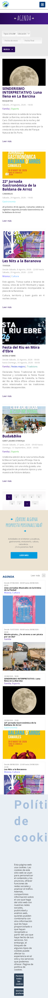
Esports (16, 683)
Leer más (7, 141)
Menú (42, 5)
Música (7, 592)
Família (7, 639)
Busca (7, 49)
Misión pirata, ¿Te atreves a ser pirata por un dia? (23, 635)
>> (35, 503)
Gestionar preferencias (20, 992)
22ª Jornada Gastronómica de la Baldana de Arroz (19, 185)
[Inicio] (12, 4)
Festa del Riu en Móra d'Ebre (21, 349)
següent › (43, 575)
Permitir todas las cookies (20, 980)
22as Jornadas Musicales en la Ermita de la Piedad (22, 589)
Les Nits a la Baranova (21, 261)
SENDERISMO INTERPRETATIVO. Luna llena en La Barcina (22, 92)
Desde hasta (21, 584)
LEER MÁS (24, 555)
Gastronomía (10, 727)
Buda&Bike (11, 436)
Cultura (16, 592)
